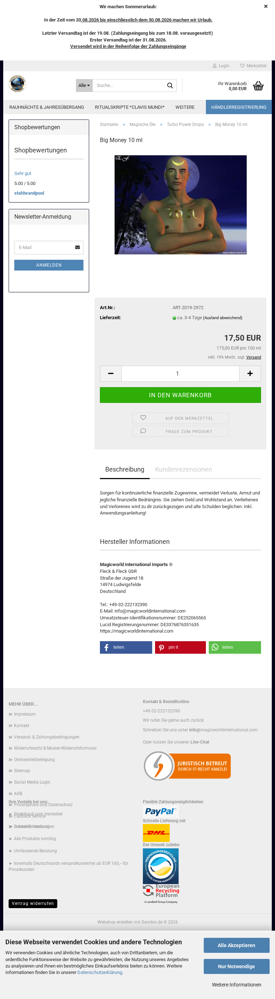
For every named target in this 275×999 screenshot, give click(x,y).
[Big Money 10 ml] (181, 204)
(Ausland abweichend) (222, 318)
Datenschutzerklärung (99, 972)
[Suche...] (170, 85)
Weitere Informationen (236, 985)
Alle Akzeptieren (236, 945)
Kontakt (21, 725)
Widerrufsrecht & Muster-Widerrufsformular (55, 748)
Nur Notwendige (236, 966)
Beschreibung (124, 469)
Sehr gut (22, 173)
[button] (110, 374)
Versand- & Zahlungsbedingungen (46, 737)
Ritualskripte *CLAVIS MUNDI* (130, 107)
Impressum (25, 714)
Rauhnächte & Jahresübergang (46, 107)
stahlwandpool (29, 193)
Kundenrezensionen (183, 469)
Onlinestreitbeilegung (34, 759)
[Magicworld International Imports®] (37, 83)
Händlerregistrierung (238, 107)
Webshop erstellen (115, 922)
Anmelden (49, 265)
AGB (18, 793)
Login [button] (223, 65)
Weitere (184, 107)
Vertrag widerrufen (33, 903)
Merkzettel (255, 65)
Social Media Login (32, 782)
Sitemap (22, 770)
